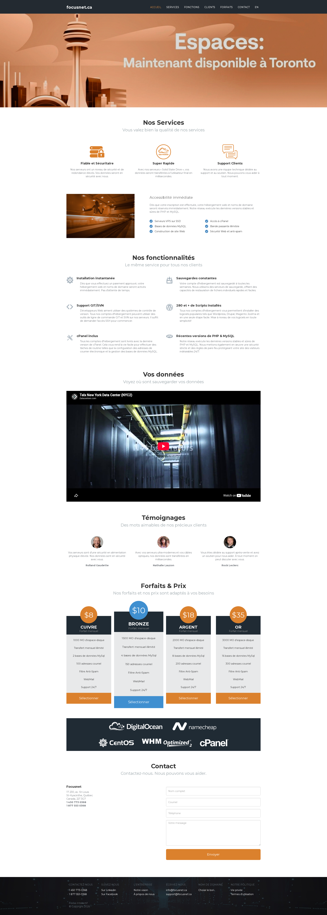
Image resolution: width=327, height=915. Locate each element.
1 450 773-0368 (78, 890)
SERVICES (172, 7)
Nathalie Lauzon (163, 565)
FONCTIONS (191, 7)
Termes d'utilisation (242, 894)
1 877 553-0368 (78, 894)
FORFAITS (226, 7)
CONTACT (244, 7)
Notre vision (141, 890)
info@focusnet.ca (176, 890)
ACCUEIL (155, 7)
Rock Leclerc (230, 565)
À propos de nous (144, 894)
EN (257, 7)
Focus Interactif (78, 903)
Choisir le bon (206, 890)
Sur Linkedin (108, 890)
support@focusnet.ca (179, 894)
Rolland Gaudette (97, 565)
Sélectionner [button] (88, 698)
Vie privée (237, 890)
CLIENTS (209, 7)
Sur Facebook (109, 894)
